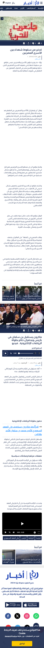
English (8, 3)
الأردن (22, 8)
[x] (17, 616)
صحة (16, 8)
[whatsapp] (36, 616)
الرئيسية (40, 8)
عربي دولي (37, 59)
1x (11, 353)
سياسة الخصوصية (11, 636)
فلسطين (9, 8)
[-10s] (35, 353)
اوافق (22, 643)
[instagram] (27, 616)
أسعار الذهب (31, 8)
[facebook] (8, 616)
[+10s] (39, 353)
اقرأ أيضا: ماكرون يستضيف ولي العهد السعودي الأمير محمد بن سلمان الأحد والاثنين (22, 430)
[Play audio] (5, 353)
